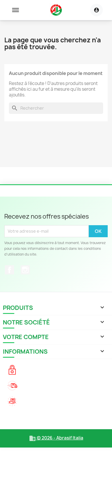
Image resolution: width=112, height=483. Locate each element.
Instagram (25, 269)
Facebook (9, 269)
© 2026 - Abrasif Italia (56, 438)
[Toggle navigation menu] (15, 10)
